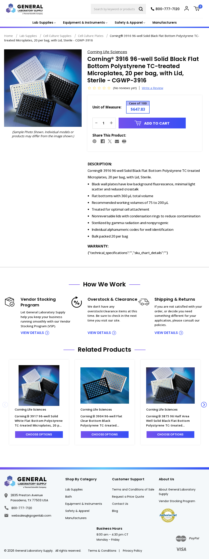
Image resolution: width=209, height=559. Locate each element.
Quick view (39, 385)
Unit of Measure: (106, 107)
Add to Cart (156, 123)
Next (204, 405)
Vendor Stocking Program (177, 501)
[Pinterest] (94, 141)
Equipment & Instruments (83, 504)
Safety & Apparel (77, 511)
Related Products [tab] (104, 350)
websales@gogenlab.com (31, 515)
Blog (115, 511)
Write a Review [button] (152, 88)
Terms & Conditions (102, 551)
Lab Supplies (74, 489)
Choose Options (39, 434)
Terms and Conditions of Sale (133, 489)
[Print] (124, 141)
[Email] (117, 141)
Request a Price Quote (128, 497)
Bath (68, 497)
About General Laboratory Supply (177, 491)
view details (32, 332)
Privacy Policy (132, 551)
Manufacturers (164, 22)
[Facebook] (103, 141)
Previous (5, 405)
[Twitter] (110, 141)
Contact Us (120, 504)
